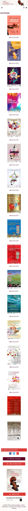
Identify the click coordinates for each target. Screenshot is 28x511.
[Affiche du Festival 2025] (14, 25)
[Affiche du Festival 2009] (14, 405)
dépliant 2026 (15, 494)
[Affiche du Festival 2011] (14, 355)
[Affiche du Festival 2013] (14, 304)
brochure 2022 (15, 115)
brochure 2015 (15, 266)
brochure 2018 (15, 190)
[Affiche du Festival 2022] (14, 102)
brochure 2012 (14, 341)
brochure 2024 (14, 63)
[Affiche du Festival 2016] (14, 229)
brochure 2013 (15, 316)
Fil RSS (22, 505)
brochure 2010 (15, 392)
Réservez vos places (15, 459)
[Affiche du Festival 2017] (14, 203)
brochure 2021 (14, 140)
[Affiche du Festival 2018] (14, 178)
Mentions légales (15, 505)
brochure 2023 (14, 89)
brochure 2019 (15, 165)
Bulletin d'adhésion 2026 (15, 464)
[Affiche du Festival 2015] (14, 254)
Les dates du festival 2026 (9, 450)
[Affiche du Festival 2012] (14, 330)
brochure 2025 (14, 37)
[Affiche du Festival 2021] (14, 128)
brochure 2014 (15, 291)
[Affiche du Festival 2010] (14, 380)
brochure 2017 (15, 215)
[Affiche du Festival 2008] (14, 431)
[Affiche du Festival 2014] (14, 279)
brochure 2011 (14, 367)
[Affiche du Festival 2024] (14, 51)
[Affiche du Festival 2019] (14, 153)
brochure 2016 (15, 241)
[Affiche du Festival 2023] (14, 77)
